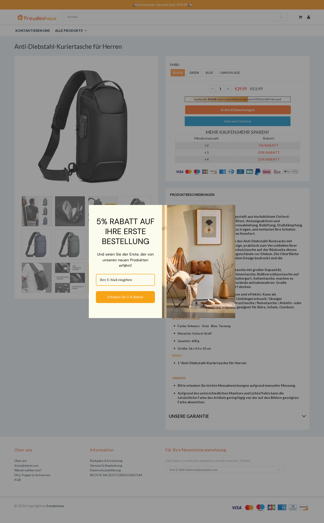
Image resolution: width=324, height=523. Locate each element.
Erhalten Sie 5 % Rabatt (125, 297)
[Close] (230, 210)
